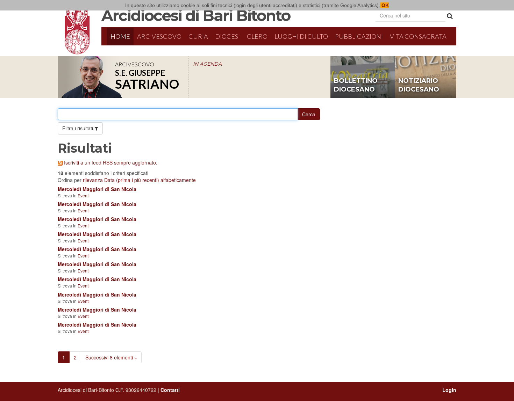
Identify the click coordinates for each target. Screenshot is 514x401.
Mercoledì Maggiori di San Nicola (97, 188)
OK (384, 5)
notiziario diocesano (418, 85)
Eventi (84, 195)
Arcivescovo (159, 36)
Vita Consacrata (418, 36)
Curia (198, 36)
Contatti (170, 389)
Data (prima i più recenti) (131, 179)
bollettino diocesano (356, 85)
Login (449, 389)
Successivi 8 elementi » (111, 357)
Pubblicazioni (359, 36)
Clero (257, 36)
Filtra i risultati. (78, 128)
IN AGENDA (207, 64)
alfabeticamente (178, 179)
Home (120, 36)
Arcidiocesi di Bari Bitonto (195, 15)
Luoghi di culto (301, 36)
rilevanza (93, 179)
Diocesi (227, 36)
